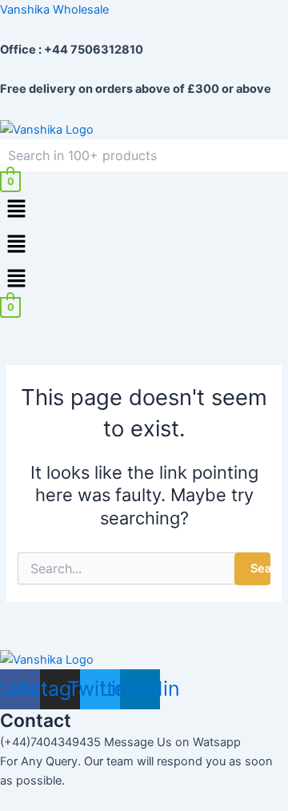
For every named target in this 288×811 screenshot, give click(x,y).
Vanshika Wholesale (54, 9)
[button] (144, 209)
